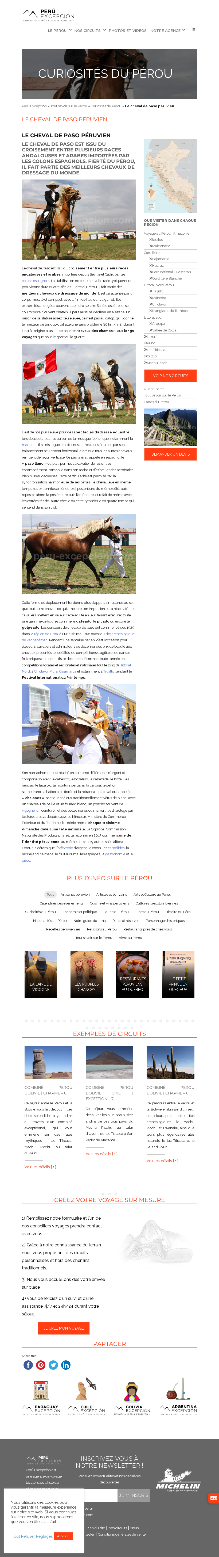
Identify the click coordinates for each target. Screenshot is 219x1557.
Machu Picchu (158, 363)
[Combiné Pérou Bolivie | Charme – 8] (48, 1062)
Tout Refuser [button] (23, 1536)
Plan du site (96, 1528)
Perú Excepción (34, 106)
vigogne (28, 810)
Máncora (159, 298)
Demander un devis (170, 454)
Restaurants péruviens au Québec (133, 984)
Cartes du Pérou (156, 402)
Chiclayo (41, 671)
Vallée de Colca (164, 330)
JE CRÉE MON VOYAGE (64, 1328)
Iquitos (157, 240)
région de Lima (46, 634)
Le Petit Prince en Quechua (178, 984)
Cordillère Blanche (167, 278)
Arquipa (158, 324)
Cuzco (152, 356)
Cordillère (151, 253)
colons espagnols (35, 281)
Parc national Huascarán (171, 272)
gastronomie (115, 854)
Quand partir (154, 389)
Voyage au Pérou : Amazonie (166, 233)
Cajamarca (67, 671)
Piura (53, 671)
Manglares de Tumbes (169, 311)
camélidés (116, 848)
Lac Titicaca (156, 350)
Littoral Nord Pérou (159, 285)
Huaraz (158, 266)
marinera (29, 445)
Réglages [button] (44, 1536)
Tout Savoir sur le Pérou (162, 395)
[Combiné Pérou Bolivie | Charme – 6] (170, 1062)
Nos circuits (87, 30)
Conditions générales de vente (122, 1534)
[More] (194, 29)
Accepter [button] (63, 1536)
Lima (151, 337)
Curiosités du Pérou (105, 74)
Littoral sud (153, 317)
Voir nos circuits (170, 376)
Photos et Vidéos (128, 30)
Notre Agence (165, 30)
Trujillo (108, 671)
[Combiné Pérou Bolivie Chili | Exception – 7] (110, 1062)
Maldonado (161, 246)
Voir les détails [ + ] (40, 1167)
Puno (151, 343)
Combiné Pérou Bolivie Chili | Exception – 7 (110, 1093)
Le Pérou (57, 30)
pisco (26, 860)
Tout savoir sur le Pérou (68, 106)
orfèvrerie (65, 848)
